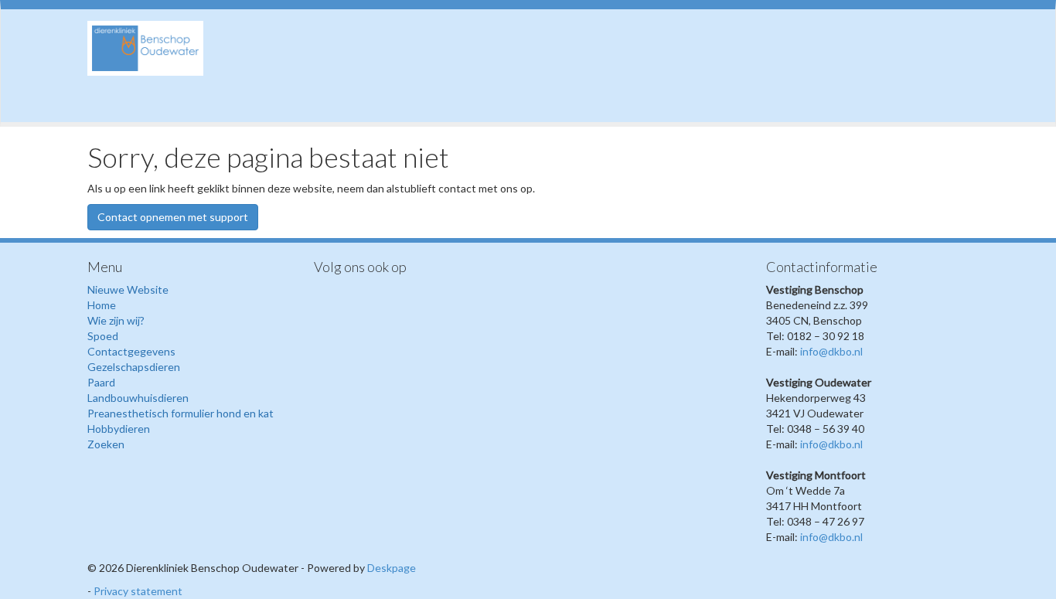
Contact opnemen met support (172, 216)
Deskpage (391, 567)
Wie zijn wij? (116, 320)
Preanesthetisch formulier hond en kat (180, 413)
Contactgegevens (131, 351)
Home (101, 304)
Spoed (102, 335)
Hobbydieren (118, 428)
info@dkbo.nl (831, 351)
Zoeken (105, 444)
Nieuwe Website (128, 289)
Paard (101, 382)
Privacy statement (138, 590)
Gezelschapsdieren (133, 366)
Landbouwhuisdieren (138, 397)
